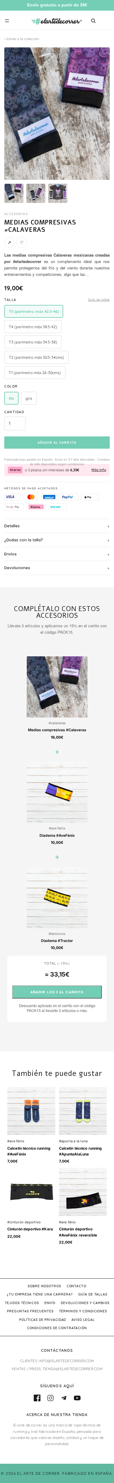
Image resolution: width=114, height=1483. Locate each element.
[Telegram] (63, 1398)
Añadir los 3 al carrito (57, 992)
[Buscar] (93, 21)
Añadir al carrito (57, 442)
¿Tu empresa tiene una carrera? (39, 1294)
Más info (99, 470)
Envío (49, 1303)
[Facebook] (37, 1398)
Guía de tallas (99, 300)
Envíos (10, 553)
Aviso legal (83, 1320)
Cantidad (14, 412)
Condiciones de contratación (57, 1328)
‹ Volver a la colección (21, 39)
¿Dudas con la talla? (23, 539)
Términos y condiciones (83, 1311)
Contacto (76, 1286)
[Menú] (7, 21)
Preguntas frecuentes (30, 1311)
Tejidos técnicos (22, 1303)
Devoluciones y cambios (85, 1303)
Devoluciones (17, 567)
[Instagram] (50, 1398)
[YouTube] (77, 1398)
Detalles (12, 525)
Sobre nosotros (44, 1286)
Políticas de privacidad (42, 1320)
